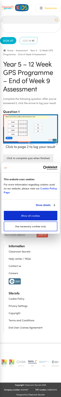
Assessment (22, 50)
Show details (43, 205)
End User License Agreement (25, 327)
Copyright (14, 313)
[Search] (56, 20)
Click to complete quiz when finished (28, 158)
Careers (13, 273)
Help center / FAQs (20, 259)
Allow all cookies (30, 215)
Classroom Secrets (19, 251)
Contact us (15, 266)
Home (10, 50)
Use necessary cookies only (30, 226)
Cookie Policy (16, 298)
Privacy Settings (18, 306)
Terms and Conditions (21, 320)
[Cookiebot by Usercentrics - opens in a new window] (43, 168)
